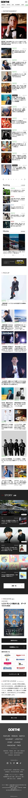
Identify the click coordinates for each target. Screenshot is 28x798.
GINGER (22, 769)
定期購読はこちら (14, 647)
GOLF (22, 4)
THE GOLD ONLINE (15, 771)
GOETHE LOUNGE (8, 769)
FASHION (5, 750)
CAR (13, 4)
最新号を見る (14, 640)
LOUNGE (17, 742)
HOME (2, 7)
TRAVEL (11, 750)
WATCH (8, 4)
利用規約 (21, 774)
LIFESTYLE (19, 739)
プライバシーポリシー (14, 774)
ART (15, 750)
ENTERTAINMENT (18, 752)
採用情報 (19, 778)
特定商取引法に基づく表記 (8, 776)
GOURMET (17, 4)
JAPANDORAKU (16, 769)
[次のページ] (24, 179)
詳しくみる (14, 717)
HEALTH (22, 750)
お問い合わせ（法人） (11, 778)
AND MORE (17, 755)
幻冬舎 (21, 771)
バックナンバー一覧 (14, 674)
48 (21, 179)
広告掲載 (6, 774)
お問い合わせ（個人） (20, 776)
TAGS (19, 745)
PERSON (3, 4)
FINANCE (10, 755)
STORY (10, 742)
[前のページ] (3, 179)
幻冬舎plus (7, 771)
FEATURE (6, 736)
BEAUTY (7, 752)
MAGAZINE (11, 745)
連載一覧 (14, 586)
